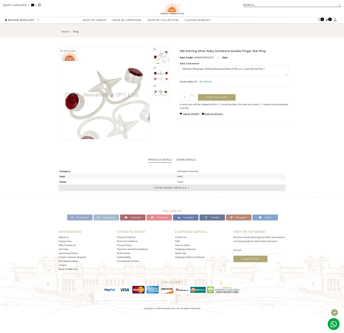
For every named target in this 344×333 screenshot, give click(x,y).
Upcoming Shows (68, 253)
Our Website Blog (68, 261)
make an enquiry (213, 113)
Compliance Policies (128, 261)
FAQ (177, 241)
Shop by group (95, 20)
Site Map (63, 249)
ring (76, 31)
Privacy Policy (124, 245)
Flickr (267, 217)
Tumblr (214, 217)
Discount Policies (126, 237)
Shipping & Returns (185, 249)
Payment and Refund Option (132, 249)
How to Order (182, 245)
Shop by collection (163, 20)
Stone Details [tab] (186, 159)
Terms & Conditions (127, 241)
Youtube (135, 217)
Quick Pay (180, 253)
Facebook (82, 217)
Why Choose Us (67, 245)
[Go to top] (334, 312)
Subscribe (250, 258)
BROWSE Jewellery (21, 20)
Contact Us (181, 237)
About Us (63, 237)
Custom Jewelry (198, 20)
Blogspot (241, 217)
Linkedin (188, 217)
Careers (63, 265)
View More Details (171, 187)
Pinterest (162, 217)
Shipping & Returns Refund (189, 257)
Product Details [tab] (160, 159)
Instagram (108, 217)
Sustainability (124, 257)
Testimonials (123, 253)
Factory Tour (65, 241)
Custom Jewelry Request (72, 257)
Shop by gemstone (126, 20)
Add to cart (217, 97)
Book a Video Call (68, 269)
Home (65, 31)
